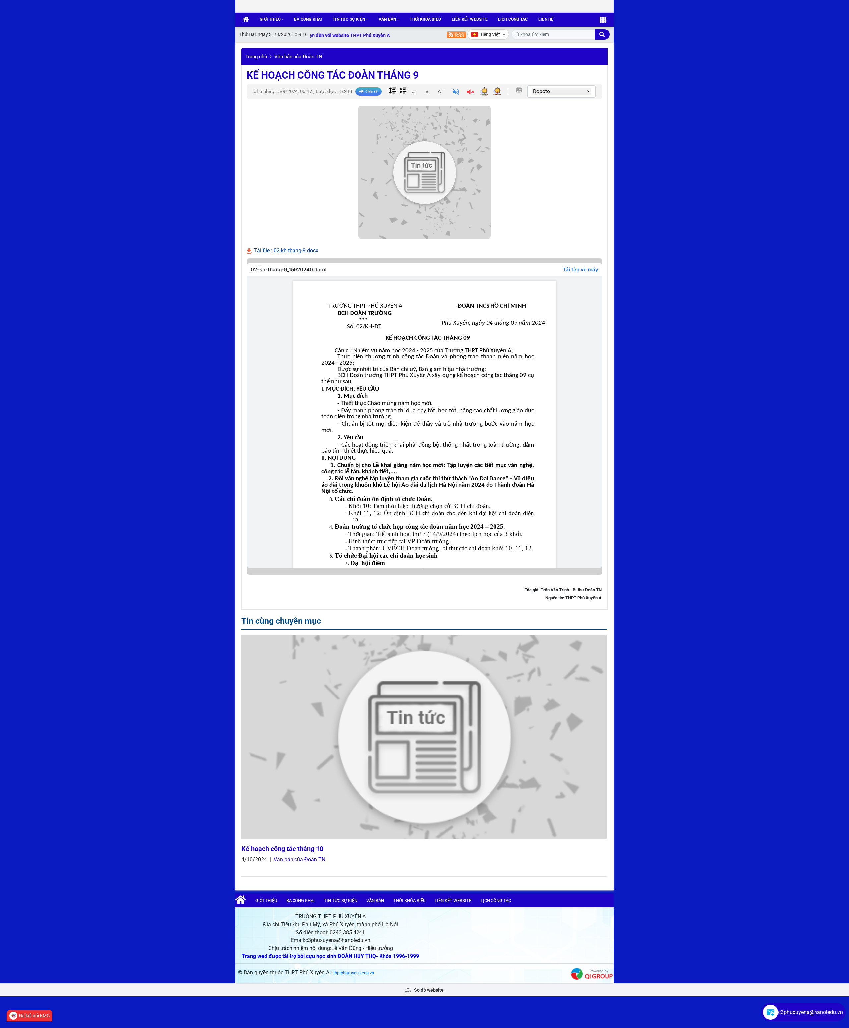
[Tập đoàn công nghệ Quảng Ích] (592, 973)
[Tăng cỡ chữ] (440, 91)
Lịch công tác (513, 19)
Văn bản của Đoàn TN (298, 57)
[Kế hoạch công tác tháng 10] (424, 737)
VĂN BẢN (387, 19)
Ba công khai (308, 19)
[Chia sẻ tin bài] (368, 91)
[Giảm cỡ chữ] (414, 91)
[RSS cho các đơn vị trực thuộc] (456, 34)
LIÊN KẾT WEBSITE (470, 19)
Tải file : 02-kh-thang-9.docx (285, 250)
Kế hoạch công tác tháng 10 (282, 849)
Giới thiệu (270, 19)
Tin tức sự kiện (349, 19)
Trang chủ (256, 57)
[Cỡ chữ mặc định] (427, 91)
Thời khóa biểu (425, 19)
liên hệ (545, 19)
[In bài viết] (519, 90)
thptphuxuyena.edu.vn (353, 972)
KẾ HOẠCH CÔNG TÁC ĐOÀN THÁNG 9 (333, 75)
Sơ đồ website (428, 990)
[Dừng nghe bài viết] (470, 93)
